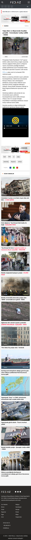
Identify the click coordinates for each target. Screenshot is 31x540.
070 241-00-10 (6, 523)
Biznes (2, 507)
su (13, 156)
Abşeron (13, 161)
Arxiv (2, 517)
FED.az (4, 72)
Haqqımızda (18, 517)
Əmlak (17, 512)
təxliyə (20, 161)
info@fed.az (6, 528)
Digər (2, 514)
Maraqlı (17, 509)
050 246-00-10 (6, 525)
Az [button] (28, 6)
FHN (9, 156)
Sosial (2, 509)
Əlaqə (17, 514)
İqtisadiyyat (18, 507)
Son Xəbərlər (4, 504)
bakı (4, 156)
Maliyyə (17, 504)
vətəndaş (6, 161)
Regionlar (3, 512)
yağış (18, 156)
